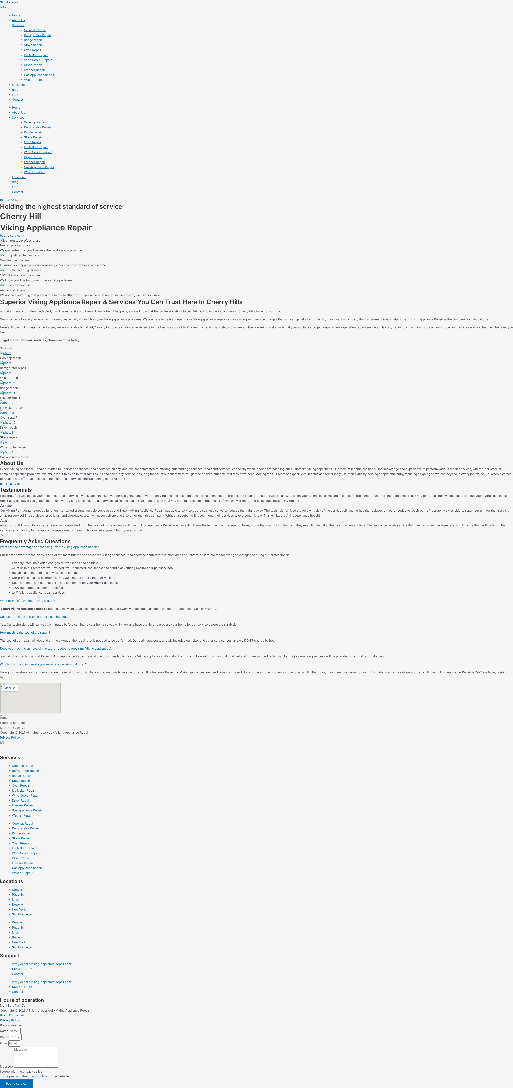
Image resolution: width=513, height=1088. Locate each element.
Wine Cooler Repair (38, 60)
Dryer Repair (33, 65)
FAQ (15, 95)
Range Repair (21, 776)
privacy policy (37, 1076)
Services (18, 25)
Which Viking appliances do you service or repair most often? (43, 664)
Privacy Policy (10, 737)
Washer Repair (34, 80)
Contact (17, 99)
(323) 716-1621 (22, 969)
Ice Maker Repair (36, 55)
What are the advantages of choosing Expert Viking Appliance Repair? (49, 547)
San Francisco (22, 914)
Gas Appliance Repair (39, 75)
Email (4, 1043)
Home (16, 15)
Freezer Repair (34, 70)
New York (19, 909)
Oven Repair (32, 50)
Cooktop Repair (35, 30)
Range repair (33, 40)
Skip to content (10, 2)
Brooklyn (18, 904)
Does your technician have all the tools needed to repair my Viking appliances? (56, 648)
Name (4, 1031)
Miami (16, 899)
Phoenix (18, 894)
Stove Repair (33, 45)
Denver (17, 890)
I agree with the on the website (37, 1076)
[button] (256, 547)
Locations (19, 85)
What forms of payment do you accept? (27, 601)
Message (7, 1066)
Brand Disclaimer (12, 1015)
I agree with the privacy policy (21, 1071)
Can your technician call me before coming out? (34, 617)
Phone (5, 1037)
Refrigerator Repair (37, 35)
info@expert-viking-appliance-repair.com (41, 964)
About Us (18, 20)
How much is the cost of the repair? (25, 632)
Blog (15, 90)
